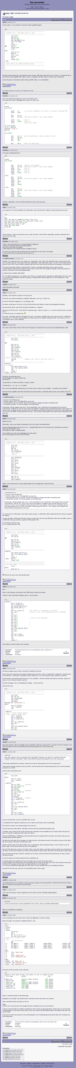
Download (29, 1063)
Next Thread (68, 1046)
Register (41, 7)
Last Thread (61, 1046)
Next (12, 16)
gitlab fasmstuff (11, 84)
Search (36, 7)
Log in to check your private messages (35, 8)
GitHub (46, 1065)
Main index (23, 1063)
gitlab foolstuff (7, 86)
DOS (12, 13)
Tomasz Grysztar (36, 1065)
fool (5, 84)
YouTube (50, 1065)
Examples (43, 1063)
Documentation (36, 1063)
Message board (50, 1063)
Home (32, 7)
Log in (47, 8)
